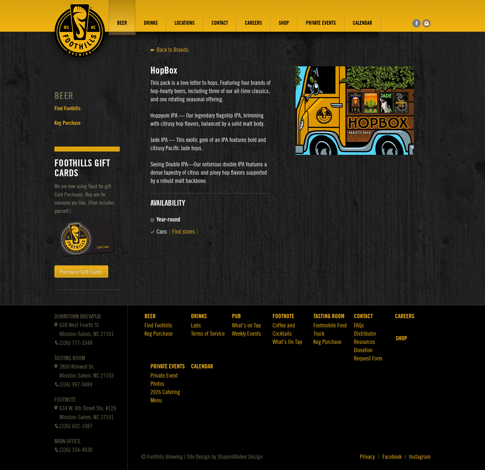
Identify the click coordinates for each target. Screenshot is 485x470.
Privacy (367, 457)
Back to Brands (172, 50)
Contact (219, 23)
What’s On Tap (287, 342)
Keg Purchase (67, 123)
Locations (185, 23)
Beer (122, 23)
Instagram (420, 457)
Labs (196, 325)
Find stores (183, 232)
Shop (284, 23)
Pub (236, 316)
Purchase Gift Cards (81, 272)
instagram (426, 23)
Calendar (362, 23)
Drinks (151, 23)
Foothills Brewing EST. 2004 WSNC (80, 35)
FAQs (359, 325)
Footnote (283, 316)
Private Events (321, 23)
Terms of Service (208, 334)
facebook (416, 23)
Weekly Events (246, 334)
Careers (253, 23)
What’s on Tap (246, 325)
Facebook (392, 457)
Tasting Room (328, 316)
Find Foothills (67, 108)
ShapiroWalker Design (240, 457)
